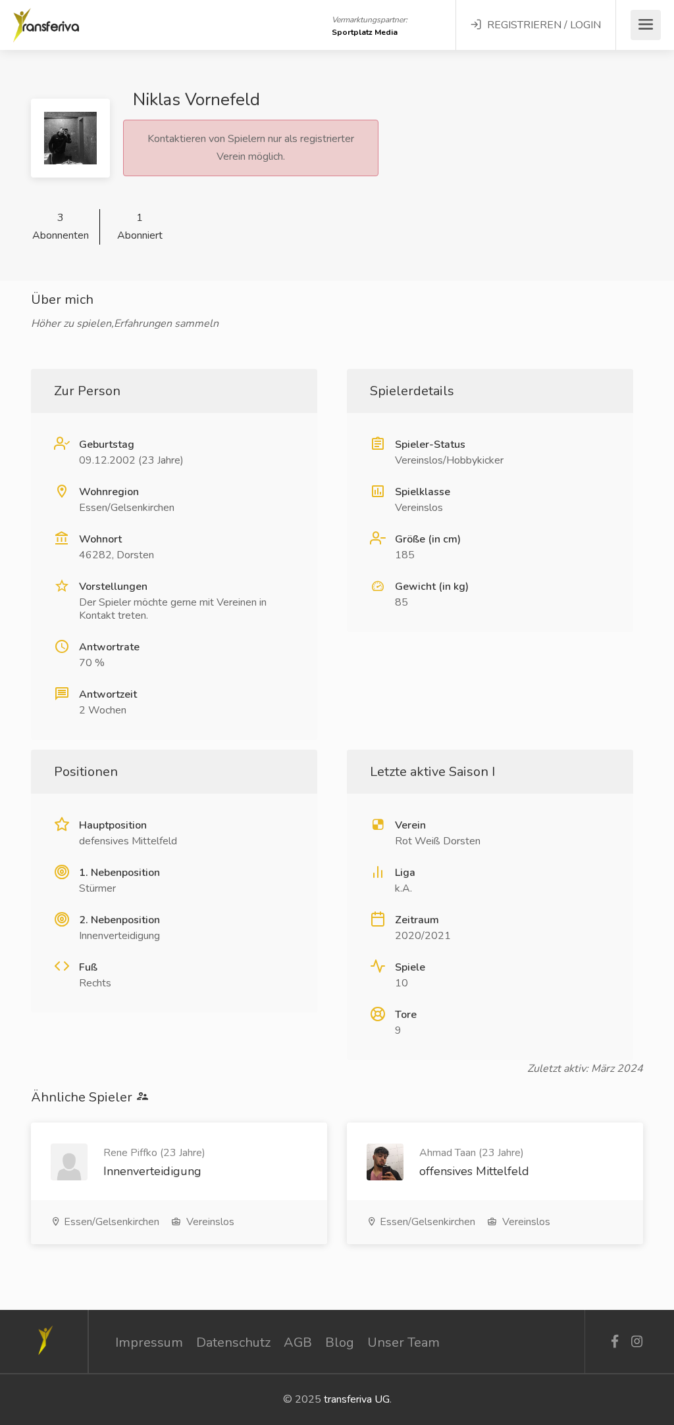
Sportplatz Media (365, 32)
